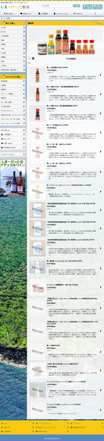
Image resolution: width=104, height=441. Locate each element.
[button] (95, 13)
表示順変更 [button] (72, 59)
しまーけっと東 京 (15, 7)
